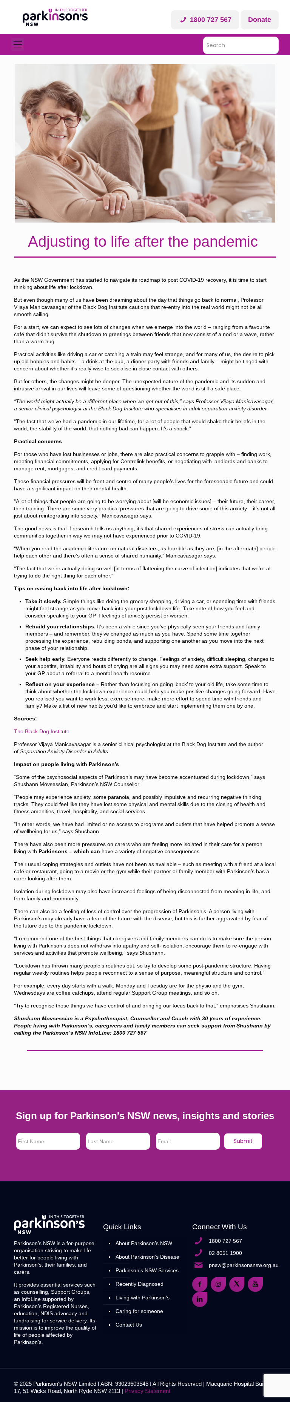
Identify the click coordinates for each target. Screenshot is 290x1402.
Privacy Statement (147, 1391)
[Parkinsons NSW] (55, 17)
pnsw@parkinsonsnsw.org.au (244, 1265)
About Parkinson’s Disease (147, 1257)
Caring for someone (139, 1311)
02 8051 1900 (225, 1253)
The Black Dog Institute (41, 731)
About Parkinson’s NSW (144, 1243)
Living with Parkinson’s (143, 1298)
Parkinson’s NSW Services (147, 1270)
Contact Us (129, 1325)
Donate (259, 19)
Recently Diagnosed (140, 1284)
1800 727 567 (209, 19)
